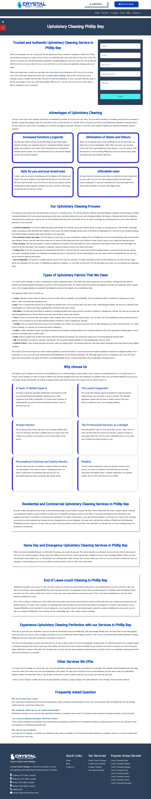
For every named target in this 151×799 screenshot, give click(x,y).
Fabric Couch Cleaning (97, 760)
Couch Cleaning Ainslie (120, 773)
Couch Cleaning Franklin (120, 764)
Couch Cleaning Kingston (120, 767)
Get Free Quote (127, 4)
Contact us (136, 13)
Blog (128, 13)
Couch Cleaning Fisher (119, 760)
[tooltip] (3, 22)
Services (104, 13)
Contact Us (70, 767)
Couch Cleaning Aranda (120, 780)
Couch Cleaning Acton (119, 770)
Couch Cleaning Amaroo (120, 777)
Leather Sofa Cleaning (96, 764)
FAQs (122, 13)
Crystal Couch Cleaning (56, 75)
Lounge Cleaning (94, 767)
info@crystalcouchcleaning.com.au (25, 793)
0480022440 (97, 4)
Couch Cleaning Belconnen (121, 783)
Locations (114, 13)
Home (97, 13)
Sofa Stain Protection (96, 770)
